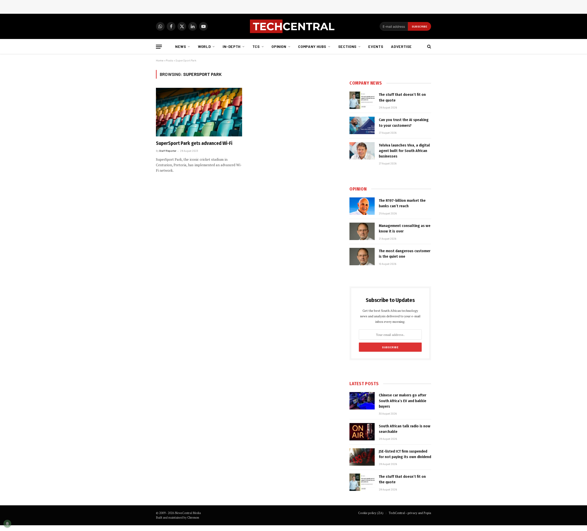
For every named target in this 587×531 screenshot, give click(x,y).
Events (375, 46)
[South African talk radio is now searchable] (362, 431)
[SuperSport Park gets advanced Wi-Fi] (199, 112)
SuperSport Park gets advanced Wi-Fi (194, 143)
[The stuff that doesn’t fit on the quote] (362, 100)
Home (159, 60)
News (180, 46)
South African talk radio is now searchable (404, 429)
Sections (347, 46)
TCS (256, 46)
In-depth (232, 46)
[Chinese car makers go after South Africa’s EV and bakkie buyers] (362, 400)
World (204, 46)
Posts (169, 60)
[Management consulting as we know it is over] (362, 231)
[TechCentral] (293, 26)
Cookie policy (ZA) (370, 513)
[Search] (428, 46)
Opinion (278, 46)
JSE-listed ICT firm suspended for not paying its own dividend (405, 454)
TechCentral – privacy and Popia (410, 513)
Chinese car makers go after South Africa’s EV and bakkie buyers (402, 401)
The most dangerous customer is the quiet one (404, 254)
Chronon (193, 517)
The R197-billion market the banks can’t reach (402, 203)
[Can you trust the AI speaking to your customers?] (362, 125)
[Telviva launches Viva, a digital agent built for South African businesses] (362, 151)
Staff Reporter (167, 150)
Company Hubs (312, 46)
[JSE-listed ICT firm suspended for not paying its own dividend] (362, 457)
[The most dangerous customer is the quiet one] (362, 256)
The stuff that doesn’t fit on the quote (402, 97)
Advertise (401, 46)
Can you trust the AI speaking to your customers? (404, 122)
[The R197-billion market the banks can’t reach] (362, 206)
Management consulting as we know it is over (404, 228)
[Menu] (159, 46)
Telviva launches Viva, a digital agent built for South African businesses (404, 151)
